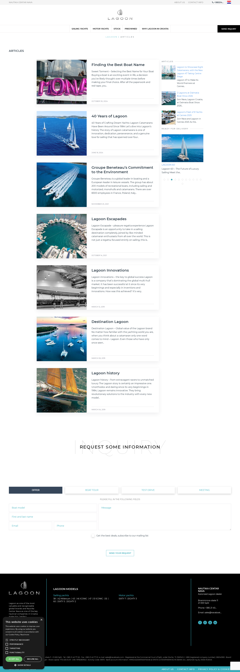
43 (73, 598)
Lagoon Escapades (109, 219)
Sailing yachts (80, 29)
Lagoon (112, 37)
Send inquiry (228, 29)
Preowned (131, 29)
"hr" (229, 2)
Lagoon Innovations (110, 270)
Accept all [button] (14, 659)
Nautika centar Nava (20, 2)
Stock (117, 29)
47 (90, 598)
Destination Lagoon (110, 321)
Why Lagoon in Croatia (155, 29)
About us (179, 2)
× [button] (41, 620)
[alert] (23, 643)
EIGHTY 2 (71, 601)
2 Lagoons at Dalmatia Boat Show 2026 (188, 94)
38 (54, 598)
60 (54, 601)
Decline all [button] (32, 659)
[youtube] (210, 622)
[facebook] (200, 622)
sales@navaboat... (213, 612)
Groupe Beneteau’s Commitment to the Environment (122, 169)
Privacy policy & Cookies (214, 669)
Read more (24, 634)
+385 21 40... (211, 608)
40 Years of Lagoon (109, 116)
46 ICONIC (82, 598)
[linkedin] (215, 622)
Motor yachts (101, 29)
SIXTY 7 (122, 598)
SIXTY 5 (61, 601)
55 (106, 598)
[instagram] (205, 622)
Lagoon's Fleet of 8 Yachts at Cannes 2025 (189, 114)
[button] (24, 665)
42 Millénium (64, 598)
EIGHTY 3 (132, 598)
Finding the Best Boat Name (118, 65)
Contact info (195, 2)
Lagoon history (106, 373)
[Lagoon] (120, 15)
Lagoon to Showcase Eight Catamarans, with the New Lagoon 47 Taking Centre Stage (190, 72)
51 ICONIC (98, 598)
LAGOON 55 (168, 164)
